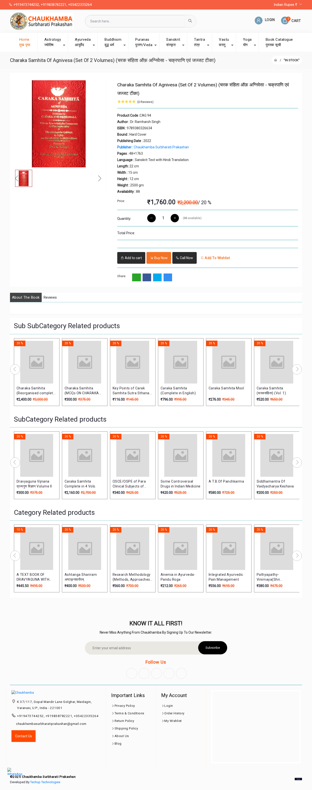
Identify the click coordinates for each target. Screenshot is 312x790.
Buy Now (161, 258)
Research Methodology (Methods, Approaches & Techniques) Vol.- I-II (132, 577)
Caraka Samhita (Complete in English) (178, 390)
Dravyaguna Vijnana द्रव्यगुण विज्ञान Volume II (34, 483)
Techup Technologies (45, 782)
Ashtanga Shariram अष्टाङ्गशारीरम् (81, 577)
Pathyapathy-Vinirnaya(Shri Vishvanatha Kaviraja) (275, 577)
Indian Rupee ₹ (286, 4)
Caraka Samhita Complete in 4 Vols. (80, 483)
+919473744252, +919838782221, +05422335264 (52, 4)
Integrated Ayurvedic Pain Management (226, 577)
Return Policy (124, 721)
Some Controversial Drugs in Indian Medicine (181, 483)
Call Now (186, 258)
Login (168, 706)
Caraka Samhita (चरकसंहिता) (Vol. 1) (271, 390)
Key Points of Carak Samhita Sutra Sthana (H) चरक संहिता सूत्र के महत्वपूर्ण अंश (131, 390)
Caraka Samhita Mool (226, 388)
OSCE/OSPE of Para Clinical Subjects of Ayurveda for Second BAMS (130, 484)
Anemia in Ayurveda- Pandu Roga (178, 577)
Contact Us (23, 736)
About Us (122, 736)
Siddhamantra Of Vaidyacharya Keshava (275, 483)
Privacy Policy (125, 706)
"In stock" (292, 60)
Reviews (50, 297)
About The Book (26, 297)
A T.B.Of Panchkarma (226, 481)
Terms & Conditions (129, 713)
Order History (174, 713)
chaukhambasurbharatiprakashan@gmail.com (51, 724)
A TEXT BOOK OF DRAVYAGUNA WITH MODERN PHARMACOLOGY (33, 577)
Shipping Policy (126, 728)
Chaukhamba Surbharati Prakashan (153, 147)
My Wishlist (173, 721)
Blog (118, 743)
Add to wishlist (217, 258)
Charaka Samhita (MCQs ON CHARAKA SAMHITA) (82, 390)
